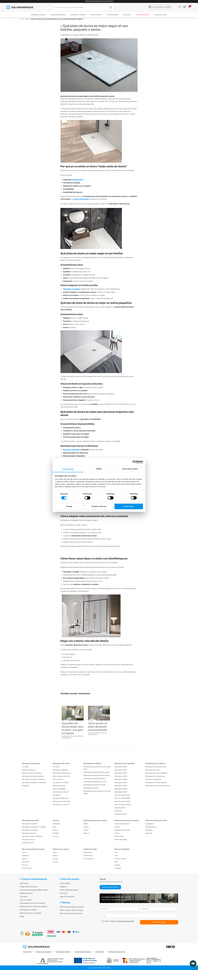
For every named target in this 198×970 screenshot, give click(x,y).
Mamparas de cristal (152, 770)
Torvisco (56, 836)
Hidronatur (26, 862)
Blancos (86, 833)
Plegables (25, 786)
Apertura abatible (59, 786)
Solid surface (119, 836)
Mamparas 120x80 (120, 789)
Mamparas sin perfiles (30, 824)
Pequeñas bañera (120, 814)
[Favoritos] (180, 6)
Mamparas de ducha (38, 15)
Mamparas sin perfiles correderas (34, 827)
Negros (86, 827)
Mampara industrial (29, 833)
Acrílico (117, 833)
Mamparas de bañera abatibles (33, 776)
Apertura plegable (59, 789)
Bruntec (25, 865)
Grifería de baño (112, 15)
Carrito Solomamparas (69, 890)
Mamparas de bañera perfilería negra (97, 775)
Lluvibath (117, 868)
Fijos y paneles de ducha (61, 776)
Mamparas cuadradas (60, 770)
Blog (27, 19)
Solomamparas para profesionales (33, 890)
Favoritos (63, 893)
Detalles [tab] (99, 469)
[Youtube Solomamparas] (172, 946)
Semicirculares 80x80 (122, 798)
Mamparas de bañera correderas (33, 779)
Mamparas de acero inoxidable (156, 773)
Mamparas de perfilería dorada (94, 785)
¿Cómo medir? (26, 900)
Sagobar (117, 865)
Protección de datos (43, 952)
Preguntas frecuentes (29, 887)
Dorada (55, 859)
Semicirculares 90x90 (122, 801)
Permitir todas (129, 506)
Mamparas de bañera (58, 15)
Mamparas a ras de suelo (61, 801)
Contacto (24, 897)
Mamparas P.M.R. (28, 843)
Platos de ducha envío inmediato (33, 906)
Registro (63, 887)
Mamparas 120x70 (120, 786)
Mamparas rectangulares (62, 773)
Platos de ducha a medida (30, 913)
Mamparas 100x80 (120, 779)
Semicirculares (58, 779)
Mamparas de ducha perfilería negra (96, 772)
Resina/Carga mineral (122, 830)
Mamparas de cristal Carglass (155, 782)
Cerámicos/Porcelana (122, 824)
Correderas (57, 795)
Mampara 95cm (120, 808)
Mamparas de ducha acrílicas (155, 767)
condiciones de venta (83, 952)
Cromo (55, 862)
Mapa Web (99, 952)
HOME (22, 19)
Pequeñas (117, 811)
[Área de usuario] (184, 7)
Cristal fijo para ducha (60, 792)
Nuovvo (24, 859)
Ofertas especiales (142, 15)
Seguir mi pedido (67, 897)
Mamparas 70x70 (120, 770)
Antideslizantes (150, 827)
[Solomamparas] (61, 946)
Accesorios (127, 15)
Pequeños (148, 833)
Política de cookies (63, 952)
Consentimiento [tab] (68, 469)
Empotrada (88, 852)
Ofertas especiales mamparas (72, 907)
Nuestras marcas (161, 15)
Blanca (55, 855)
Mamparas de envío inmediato (32, 903)
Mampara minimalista (30, 830)
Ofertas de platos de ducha (71, 913)
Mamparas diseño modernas (32, 836)
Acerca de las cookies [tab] (130, 469)
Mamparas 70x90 (120, 773)
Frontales (25, 767)
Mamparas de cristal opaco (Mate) (157, 786)
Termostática (88, 859)
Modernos (149, 830)
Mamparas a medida (78, 15)
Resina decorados (120, 839)
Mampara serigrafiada (153, 779)
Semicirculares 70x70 (122, 795)
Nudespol (25, 855)
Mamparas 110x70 (120, 782)
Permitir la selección (99, 506)
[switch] (87, 498)
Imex (116, 852)
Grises (86, 830)
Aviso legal (27, 952)
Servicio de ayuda (110, 887)
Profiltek (56, 833)
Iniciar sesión (65, 883)
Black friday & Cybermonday (71, 910)
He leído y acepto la (118, 921)
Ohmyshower (27, 868)
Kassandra (56, 824)
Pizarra (116, 827)
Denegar (69, 506)
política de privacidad (126, 921)
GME (54, 827)
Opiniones (24, 883)
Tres (115, 855)
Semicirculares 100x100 (122, 804)
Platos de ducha (96, 15)
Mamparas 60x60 (120, 767)
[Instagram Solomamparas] (169, 946)
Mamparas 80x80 (120, 792)
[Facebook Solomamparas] (167, 946)
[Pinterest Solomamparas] (174, 946)
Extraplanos (149, 824)
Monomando (88, 855)
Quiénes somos (26, 893)
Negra (55, 852)
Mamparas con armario (61, 804)
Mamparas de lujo (28, 839)
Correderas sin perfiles (61, 782)
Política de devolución (116, 952)
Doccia (55, 830)
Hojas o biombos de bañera (31, 773)
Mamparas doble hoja (60, 798)
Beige (86, 824)
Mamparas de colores (91, 788)
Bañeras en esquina (29, 770)
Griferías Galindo (120, 859)
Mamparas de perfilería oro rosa (95, 782)
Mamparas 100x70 (120, 776)
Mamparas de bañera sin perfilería (34, 782)
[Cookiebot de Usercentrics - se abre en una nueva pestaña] (134, 462)
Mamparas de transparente (155, 776)
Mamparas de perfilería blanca (94, 778)
